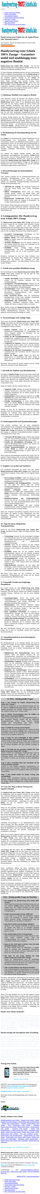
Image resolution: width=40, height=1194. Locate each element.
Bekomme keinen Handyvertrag (28, 1139)
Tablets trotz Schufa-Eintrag (10, 1123)
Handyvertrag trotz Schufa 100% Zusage (18, 1137)
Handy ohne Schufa (28, 1132)
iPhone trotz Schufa (23, 1127)
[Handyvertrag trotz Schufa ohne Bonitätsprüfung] (19, 7)
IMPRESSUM (21, 1176)
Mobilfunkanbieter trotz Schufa (10, 1120)
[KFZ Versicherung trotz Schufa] (10, 1111)
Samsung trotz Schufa (20, 1128)
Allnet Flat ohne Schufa (13, 1132)
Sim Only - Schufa (9, 19)
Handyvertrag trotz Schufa (12, 12)
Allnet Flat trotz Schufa (11, 21)
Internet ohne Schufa (29, 1165)
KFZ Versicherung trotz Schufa (19, 1125)
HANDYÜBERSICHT (8, 46)
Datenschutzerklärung (32, 1176)
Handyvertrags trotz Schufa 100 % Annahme (14, 1140)
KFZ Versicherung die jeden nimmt (14, 24)
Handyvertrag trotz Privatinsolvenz (11, 1135)
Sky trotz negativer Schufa (29, 1134)
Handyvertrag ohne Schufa (20, 1130)
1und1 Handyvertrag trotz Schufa (14, 17)
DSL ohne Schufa (9, 23)
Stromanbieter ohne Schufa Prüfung (28, 1122)
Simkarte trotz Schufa (27, 1120)
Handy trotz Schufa (11, 15)
